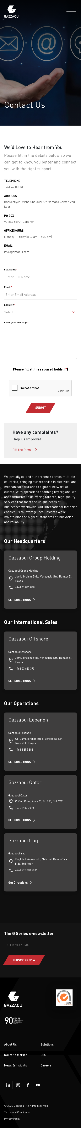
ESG (43, 1055)
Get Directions (18, 882)
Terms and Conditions (17, 1112)
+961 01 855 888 (24, 587)
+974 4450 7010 (24, 807)
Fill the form (21, 450)
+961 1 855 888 (24, 749)
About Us (10, 1044)
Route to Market (15, 1055)
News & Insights (15, 1065)
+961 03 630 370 (24, 668)
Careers (46, 1065)
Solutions (47, 1044)
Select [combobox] (9, 312)
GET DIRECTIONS (19, 599)
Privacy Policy (12, 1118)
